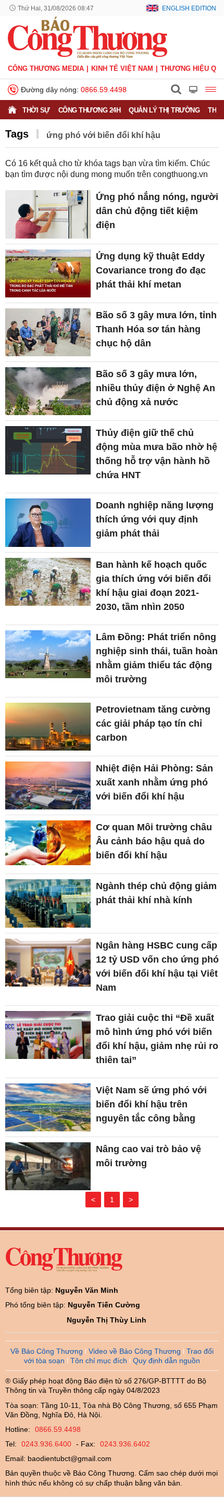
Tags (17, 134)
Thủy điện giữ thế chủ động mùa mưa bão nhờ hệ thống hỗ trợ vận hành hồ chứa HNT (156, 454)
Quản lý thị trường (164, 110)
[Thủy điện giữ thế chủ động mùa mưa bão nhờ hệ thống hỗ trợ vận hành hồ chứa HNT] (48, 450)
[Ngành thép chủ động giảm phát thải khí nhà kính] (48, 903)
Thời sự (36, 110)
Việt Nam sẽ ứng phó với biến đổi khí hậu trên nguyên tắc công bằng (151, 1104)
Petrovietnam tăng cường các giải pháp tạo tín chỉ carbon (153, 723)
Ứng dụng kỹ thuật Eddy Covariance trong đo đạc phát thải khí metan (151, 270)
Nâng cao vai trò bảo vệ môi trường (148, 1156)
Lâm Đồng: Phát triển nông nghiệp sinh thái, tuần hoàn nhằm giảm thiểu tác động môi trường (157, 658)
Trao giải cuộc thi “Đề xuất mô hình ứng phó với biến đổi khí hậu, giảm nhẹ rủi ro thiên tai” (157, 1039)
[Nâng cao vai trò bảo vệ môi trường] (48, 1166)
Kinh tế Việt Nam (122, 68)
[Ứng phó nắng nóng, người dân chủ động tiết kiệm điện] (48, 214)
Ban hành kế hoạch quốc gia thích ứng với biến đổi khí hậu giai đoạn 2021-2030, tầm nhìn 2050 (153, 585)
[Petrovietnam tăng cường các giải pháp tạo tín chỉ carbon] (48, 727)
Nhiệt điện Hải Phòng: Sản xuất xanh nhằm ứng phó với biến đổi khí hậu (154, 782)
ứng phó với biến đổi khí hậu (103, 135)
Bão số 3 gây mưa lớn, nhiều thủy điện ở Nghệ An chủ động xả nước (155, 388)
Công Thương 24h (89, 110)
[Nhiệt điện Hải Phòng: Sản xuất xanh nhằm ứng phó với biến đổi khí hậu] (48, 785)
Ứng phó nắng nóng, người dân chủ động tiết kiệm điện (157, 211)
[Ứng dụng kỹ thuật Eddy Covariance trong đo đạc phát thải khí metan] (48, 273)
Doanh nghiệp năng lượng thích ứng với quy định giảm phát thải (155, 519)
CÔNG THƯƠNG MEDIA (46, 68)
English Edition (189, 8)
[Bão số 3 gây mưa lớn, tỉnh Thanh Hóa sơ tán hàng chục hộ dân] (48, 332)
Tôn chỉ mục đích (98, 1360)
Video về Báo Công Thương (135, 1351)
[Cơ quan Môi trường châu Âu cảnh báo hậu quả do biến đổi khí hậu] (48, 844)
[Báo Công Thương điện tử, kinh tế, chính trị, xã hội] (87, 37)
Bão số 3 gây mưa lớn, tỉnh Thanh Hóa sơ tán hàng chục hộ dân (156, 329)
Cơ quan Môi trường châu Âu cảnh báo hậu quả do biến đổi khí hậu (154, 841)
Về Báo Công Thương (46, 1351)
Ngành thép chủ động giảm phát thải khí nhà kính (156, 893)
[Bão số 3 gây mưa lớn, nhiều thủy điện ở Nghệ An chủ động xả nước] (48, 391)
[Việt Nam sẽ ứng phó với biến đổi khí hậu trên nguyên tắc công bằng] (48, 1107)
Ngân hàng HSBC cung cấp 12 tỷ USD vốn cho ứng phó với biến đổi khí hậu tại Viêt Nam (157, 966)
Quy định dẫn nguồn (166, 1360)
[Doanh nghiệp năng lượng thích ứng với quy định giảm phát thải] (48, 522)
